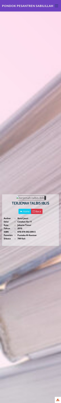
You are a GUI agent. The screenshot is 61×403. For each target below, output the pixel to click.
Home (26, 211)
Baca (38, 211)
